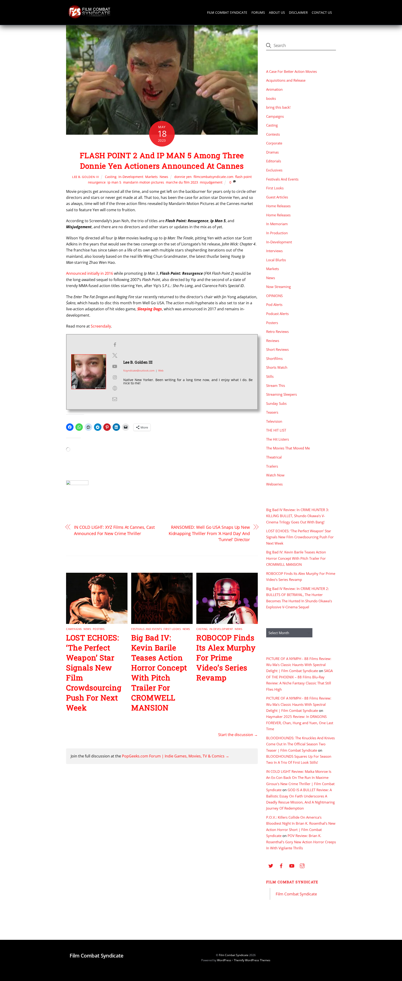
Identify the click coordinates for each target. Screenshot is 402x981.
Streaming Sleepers (281, 394)
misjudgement (211, 182)
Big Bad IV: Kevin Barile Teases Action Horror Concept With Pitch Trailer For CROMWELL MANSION (159, 673)
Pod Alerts (274, 304)
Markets (151, 176)
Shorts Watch (276, 367)
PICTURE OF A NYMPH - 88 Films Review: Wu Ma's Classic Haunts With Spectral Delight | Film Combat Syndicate (298, 664)
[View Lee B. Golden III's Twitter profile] (115, 355)
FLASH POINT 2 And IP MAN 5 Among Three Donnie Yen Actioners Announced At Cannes (162, 160)
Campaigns (74, 629)
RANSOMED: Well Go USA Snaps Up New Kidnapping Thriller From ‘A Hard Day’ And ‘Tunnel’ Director (209, 533)
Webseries (274, 484)
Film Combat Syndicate (227, 12)
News (164, 176)
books (271, 98)
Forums (258, 12)
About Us (277, 12)
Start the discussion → (238, 734)
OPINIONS (274, 295)
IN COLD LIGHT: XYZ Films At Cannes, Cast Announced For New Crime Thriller (114, 530)
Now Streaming (278, 286)
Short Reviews (277, 349)
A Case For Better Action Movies (291, 71)
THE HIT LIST (276, 430)
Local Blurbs (276, 260)
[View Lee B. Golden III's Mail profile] (115, 399)
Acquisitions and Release (285, 80)
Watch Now (275, 475)
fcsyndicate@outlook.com (138, 370)
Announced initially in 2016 (89, 273)
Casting (111, 176)
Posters (99, 629)
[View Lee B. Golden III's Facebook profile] (115, 345)
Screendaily (101, 326)
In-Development (130, 176)
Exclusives (274, 170)
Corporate (274, 143)
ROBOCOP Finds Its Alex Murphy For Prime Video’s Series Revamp (226, 658)
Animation (274, 89)
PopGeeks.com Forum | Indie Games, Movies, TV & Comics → (175, 756)
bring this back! (278, 107)
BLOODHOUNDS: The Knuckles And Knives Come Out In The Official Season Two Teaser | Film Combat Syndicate (300, 744)
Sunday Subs (276, 403)
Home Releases (278, 206)
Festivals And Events (146, 629)
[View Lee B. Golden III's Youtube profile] (115, 366)
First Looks (172, 629)
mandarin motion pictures (143, 182)
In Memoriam (277, 223)
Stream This (275, 385)
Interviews (274, 250)
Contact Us (322, 12)
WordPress (224, 960)
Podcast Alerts (277, 313)
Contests (273, 134)
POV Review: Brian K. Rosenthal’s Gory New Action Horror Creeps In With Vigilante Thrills (301, 841)
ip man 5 (114, 182)
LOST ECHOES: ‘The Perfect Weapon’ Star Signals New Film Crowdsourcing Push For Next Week (300, 537)
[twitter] (270, 865)
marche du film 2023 (182, 182)
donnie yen (183, 176)
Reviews (272, 340)
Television (274, 421)
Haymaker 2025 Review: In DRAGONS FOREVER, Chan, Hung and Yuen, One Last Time (299, 722)
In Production (277, 233)
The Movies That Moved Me (288, 448)
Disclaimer (298, 12)
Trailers (272, 466)
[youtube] (291, 865)
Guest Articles (277, 197)
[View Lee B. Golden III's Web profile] (115, 388)
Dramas (272, 152)
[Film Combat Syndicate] (89, 17)
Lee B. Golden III (85, 177)
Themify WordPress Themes (252, 960)
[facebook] (281, 865)
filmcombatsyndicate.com (213, 176)
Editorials (273, 161)
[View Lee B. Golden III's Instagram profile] (115, 377)
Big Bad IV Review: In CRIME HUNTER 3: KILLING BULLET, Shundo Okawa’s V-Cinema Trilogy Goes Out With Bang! (297, 515)
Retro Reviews (277, 331)
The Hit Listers (277, 439)
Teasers (272, 412)
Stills (270, 376)
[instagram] (302, 865)
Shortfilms (274, 358)
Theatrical (274, 457)
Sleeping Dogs (149, 308)
